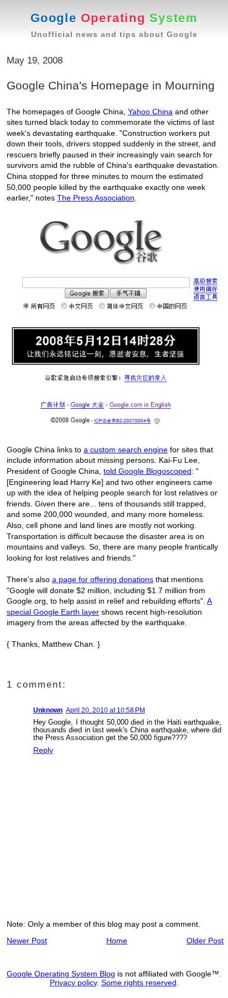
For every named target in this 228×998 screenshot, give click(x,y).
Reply (43, 750)
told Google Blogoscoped (147, 471)
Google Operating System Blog (61, 973)
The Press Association (95, 197)
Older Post (205, 940)
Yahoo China (150, 111)
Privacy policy (73, 982)
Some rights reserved (139, 982)
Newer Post (27, 940)
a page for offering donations (102, 579)
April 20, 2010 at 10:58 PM (105, 710)
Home (116, 940)
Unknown (48, 710)
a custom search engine (126, 449)
